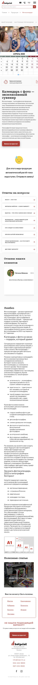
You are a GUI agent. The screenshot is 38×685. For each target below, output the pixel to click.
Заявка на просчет (11, 144)
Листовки (10, 614)
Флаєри (23, 610)
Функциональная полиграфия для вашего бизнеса (19, 648)
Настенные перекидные (24, 22)
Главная (4, 12)
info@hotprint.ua (19, 660)
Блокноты (24, 605)
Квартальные (7, 22)
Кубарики (10, 605)
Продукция (14, 12)
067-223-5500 (19, 666)
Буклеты (10, 610)
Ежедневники (26, 601)
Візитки (10, 601)
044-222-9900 (19, 663)
